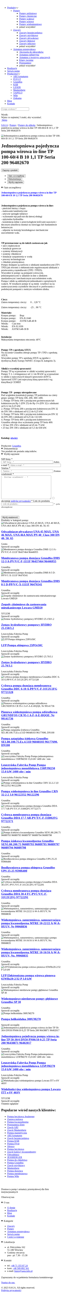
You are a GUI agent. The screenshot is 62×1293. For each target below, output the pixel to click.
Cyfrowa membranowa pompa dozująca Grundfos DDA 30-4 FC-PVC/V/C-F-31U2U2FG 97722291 (26, 894)
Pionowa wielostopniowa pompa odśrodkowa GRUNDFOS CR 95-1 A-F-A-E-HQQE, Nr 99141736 (29, 715)
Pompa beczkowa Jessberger (20, 1116)
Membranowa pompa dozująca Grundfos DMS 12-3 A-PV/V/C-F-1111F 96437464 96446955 (30, 559)
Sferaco (10, 1146)
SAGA (4, 125)
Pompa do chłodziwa (17, 1160)
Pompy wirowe (26, 21)
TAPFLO (17, 92)
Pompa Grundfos (15, 1162)
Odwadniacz (13, 1154)
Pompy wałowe (26, 19)
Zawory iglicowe (27, 43)
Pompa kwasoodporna (17, 1122)
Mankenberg (19, 90)
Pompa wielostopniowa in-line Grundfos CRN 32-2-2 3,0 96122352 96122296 (29, 793)
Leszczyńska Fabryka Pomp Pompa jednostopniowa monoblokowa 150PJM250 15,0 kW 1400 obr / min (28, 768)
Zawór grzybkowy (16, 1165)
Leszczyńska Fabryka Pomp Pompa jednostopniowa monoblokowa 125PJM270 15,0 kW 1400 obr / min (28, 1066)
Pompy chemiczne (28, 16)
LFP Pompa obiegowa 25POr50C (22, 645)
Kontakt (11, 103)
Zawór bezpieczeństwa (18, 1138)
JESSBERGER (14, 1157)
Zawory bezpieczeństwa (30, 32)
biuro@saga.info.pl (23, 1271)
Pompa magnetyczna (17, 1133)
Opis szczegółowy (16, 176)
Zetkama (17, 98)
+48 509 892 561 (21, 1268)
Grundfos (17, 82)
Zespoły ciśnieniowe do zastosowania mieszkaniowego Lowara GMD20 (23, 606)
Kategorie (8, 1221)
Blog (9, 101)
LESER (17, 87)
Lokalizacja (9, 1242)
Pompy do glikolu (26, 125)
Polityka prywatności (11, 1290)
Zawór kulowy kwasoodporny (21, 1152)
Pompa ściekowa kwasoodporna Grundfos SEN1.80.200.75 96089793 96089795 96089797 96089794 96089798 (30, 844)
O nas (6, 1202)
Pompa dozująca (15, 1171)
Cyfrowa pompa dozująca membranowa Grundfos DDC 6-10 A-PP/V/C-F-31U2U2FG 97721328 (29, 689)
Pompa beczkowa (15, 1149)
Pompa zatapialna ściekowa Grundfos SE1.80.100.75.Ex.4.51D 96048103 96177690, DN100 (29, 742)
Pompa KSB (13, 1141)
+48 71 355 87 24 (19, 1265)
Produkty (11, 7)
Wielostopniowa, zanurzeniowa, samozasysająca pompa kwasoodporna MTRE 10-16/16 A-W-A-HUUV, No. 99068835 (30, 952)
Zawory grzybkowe (28, 35)
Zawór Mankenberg (16, 1130)
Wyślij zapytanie (15, 182)
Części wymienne (15, 1237)
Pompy (16, 10)
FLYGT (17, 79)
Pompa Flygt (13, 1143)
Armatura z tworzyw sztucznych (34, 57)
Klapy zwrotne (26, 60)
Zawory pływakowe (29, 38)
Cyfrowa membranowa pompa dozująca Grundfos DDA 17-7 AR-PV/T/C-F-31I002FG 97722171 (29, 818)
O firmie (11, 1207)
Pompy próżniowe (28, 13)
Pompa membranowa (17, 1173)
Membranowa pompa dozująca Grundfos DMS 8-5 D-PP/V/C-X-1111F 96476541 (30, 582)
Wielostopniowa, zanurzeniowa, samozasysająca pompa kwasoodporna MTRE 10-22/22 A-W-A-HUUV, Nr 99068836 (30, 923)
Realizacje (12, 68)
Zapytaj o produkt (10, 170)
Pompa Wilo (13, 1176)
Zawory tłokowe (27, 41)
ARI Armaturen (20, 76)
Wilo (15, 95)
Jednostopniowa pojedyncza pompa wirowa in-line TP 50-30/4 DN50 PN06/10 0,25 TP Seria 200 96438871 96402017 (30, 1039)
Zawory (17, 30)
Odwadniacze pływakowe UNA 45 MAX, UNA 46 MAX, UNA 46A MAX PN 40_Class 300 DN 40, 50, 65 (30, 535)
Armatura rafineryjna (29, 54)
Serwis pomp (13, 71)
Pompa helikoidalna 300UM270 (21, 1019)
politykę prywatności (21, 501)
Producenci (12, 73)
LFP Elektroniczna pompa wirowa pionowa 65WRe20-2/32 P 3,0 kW (28, 977)
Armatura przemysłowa (24, 49)
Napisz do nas (8, 1282)
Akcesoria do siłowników (31, 52)
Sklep (4, 120)
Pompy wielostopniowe (30, 24)
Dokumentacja (14, 179)
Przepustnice (25, 63)
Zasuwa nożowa (15, 1119)
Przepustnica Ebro (16, 1124)
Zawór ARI (12, 1127)
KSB (15, 84)
